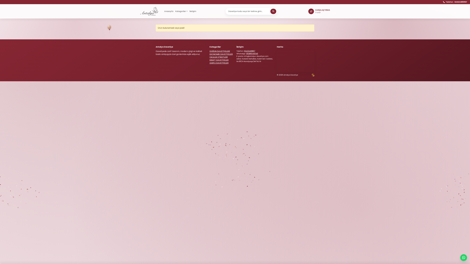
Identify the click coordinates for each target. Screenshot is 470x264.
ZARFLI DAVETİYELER (219, 63)
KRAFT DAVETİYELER (219, 60)
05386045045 (252, 53)
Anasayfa (168, 11)
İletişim (192, 11)
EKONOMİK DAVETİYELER (221, 54)
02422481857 (249, 51)
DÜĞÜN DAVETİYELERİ (220, 51)
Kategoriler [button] (180, 11)
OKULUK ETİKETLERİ (219, 57)
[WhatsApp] (463, 257)
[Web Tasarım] (313, 75)
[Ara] (273, 11)
